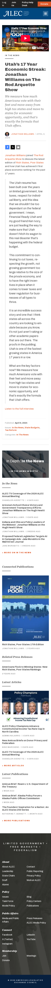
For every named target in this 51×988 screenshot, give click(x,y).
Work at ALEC (34, 880)
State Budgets (32, 428)
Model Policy (8, 905)
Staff (4, 880)
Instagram (7, 943)
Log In (4, 4)
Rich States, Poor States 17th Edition (23, 644)
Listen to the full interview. (19, 408)
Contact (31, 866)
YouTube (31, 939)
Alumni (5, 884)
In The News (22, 435)
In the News (18, 428)
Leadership (7, 871)
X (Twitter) (7, 939)
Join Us (13, 4)
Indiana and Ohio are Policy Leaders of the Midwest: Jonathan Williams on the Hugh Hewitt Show (23, 525)
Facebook (7, 935)
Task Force (7, 901)
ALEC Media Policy (36, 922)
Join (4, 956)
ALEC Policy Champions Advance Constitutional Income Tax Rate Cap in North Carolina (23, 729)
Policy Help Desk (27, 4)
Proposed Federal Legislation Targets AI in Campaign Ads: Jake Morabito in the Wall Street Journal (24, 539)
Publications (33, 905)
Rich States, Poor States (29, 162)
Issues (5, 897)
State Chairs (8, 875)
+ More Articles (13, 766)
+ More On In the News (16, 553)
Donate (44, 4)
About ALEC (8, 866)
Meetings (31, 956)
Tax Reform (11, 430)
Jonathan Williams (22, 134)
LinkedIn (31, 935)
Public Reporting (35, 871)
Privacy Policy (34, 875)
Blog (29, 897)
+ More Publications (16, 821)
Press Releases (34, 918)
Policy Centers (34, 901)
